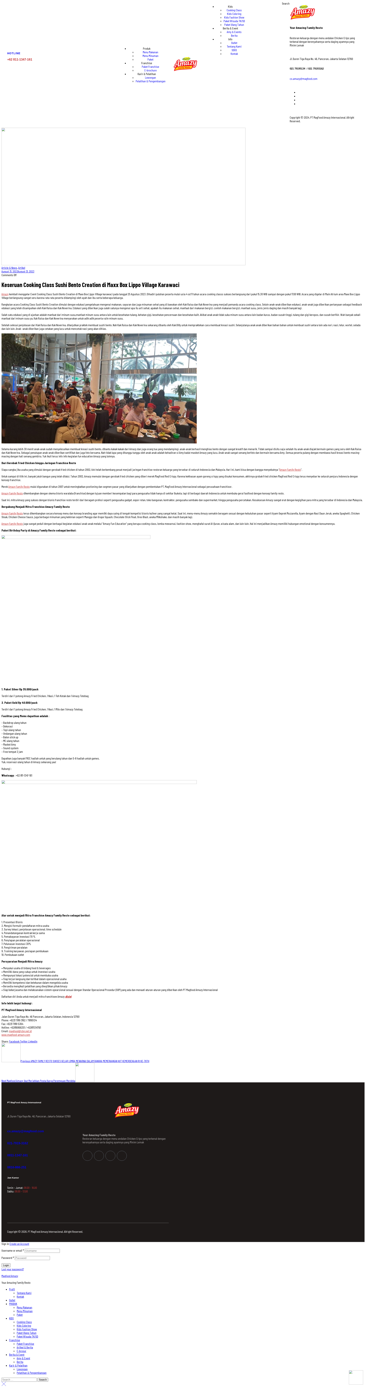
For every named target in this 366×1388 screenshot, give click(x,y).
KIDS (11, 1318)
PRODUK (13, 1303)
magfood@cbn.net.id (20, 1031)
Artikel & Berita (25, 1347)
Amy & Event (23, 1358)
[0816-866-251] (9, 1163)
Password (8, 1257)
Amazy (5, 294)
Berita (20, 1362)
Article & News (9, 267)
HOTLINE (13, 53)
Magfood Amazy (10, 1276)
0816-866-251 (16, 1167)
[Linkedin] (110, 1156)
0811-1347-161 (17, 1155)
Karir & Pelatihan (18, 1365)
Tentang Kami (24, 1293)
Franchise (14, 1340)
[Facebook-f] (87, 1156)
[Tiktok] (122, 1156)
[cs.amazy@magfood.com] (9, 1127)
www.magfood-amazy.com (16, 1034)
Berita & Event (16, 1354)
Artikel (21, 267)
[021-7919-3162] (9, 1139)
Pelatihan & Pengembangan (32, 1372)
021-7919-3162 (17, 1143)
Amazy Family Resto (290, 469)
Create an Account (19, 1244)
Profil (12, 1289)
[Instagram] (99, 1156)
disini (68, 996)
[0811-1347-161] (9, 1151)
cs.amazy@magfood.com (303, 78)
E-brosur (21, 1351)
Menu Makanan (24, 1307)
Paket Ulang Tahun (26, 1333)
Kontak (20, 1296)
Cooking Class (24, 1322)
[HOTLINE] (9, 46)
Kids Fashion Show (27, 1329)
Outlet (12, 1300)
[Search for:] (19, 1379)
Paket (20, 1314)
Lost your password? (13, 1269)
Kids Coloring (24, 1325)
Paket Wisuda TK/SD (27, 1336)
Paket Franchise (25, 1343)
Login (6, 1265)
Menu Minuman (25, 1311)
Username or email (13, 1250)
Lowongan (22, 1369)
